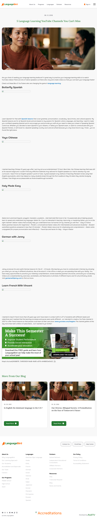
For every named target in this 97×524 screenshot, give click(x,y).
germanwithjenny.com (13, 278)
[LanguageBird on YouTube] (12, 512)
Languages (50, 4)
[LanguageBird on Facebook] (3, 512)
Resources (68, 4)
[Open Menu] (94, 4)
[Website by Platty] (87, 515)
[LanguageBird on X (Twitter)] (8, 512)
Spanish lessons (27, 119)
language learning (54, 83)
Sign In (88, 4)
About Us (32, 4)
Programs (41, 4)
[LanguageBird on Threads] (17, 512)
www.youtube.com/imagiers (65, 321)
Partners (59, 4)
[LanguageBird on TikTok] (15, 512)
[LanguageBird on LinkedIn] (10, 512)
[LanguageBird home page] (9, 4)
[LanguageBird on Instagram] (5, 512)
